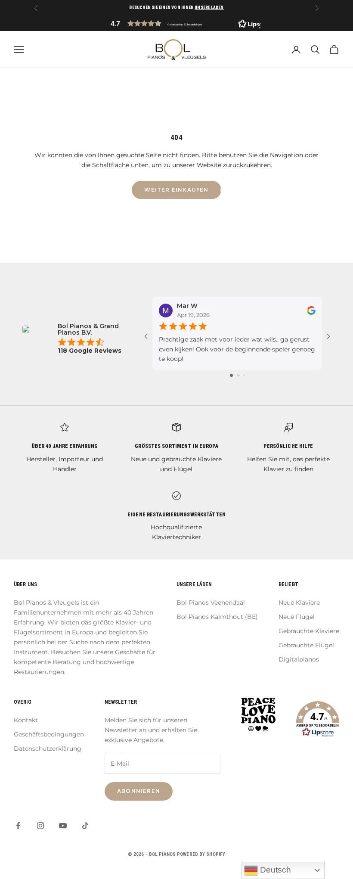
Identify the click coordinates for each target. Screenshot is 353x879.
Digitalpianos (299, 659)
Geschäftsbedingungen (49, 734)
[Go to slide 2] (238, 375)
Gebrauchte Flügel (306, 645)
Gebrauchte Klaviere (309, 631)
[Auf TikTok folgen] (85, 825)
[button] (176, 23)
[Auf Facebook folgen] (18, 825)
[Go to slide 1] (231, 375)
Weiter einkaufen (176, 189)
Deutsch (274, 869)
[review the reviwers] (311, 310)
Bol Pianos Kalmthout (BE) (217, 617)
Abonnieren (138, 791)
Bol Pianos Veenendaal (210, 602)
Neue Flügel (297, 617)
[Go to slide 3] (244, 375)
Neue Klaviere (299, 602)
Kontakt (26, 720)
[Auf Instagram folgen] (40, 825)
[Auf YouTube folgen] (63, 825)
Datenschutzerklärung (47, 748)
